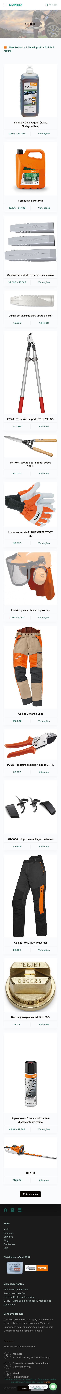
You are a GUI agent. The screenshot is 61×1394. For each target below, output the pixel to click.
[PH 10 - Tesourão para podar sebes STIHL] (30, 446)
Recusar (37, 1388)
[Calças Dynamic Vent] (30, 667)
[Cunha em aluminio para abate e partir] (30, 300)
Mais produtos (30, 1194)
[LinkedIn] (19, 1210)
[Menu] (5, 5)
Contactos (9, 1244)
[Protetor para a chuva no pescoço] (30, 578)
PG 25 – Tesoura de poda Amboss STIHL (30, 764)
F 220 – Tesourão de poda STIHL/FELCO (30, 419)
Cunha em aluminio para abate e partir (30, 315)
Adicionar (44, 322)
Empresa (8, 1233)
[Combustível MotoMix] (30, 168)
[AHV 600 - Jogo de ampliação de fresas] (30, 807)
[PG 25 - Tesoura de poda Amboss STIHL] (30, 744)
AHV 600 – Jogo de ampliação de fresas (30, 839)
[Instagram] (12, 1210)
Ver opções (44, 133)
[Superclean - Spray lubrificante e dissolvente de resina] (30, 1073)
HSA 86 (30, 1173)
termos (47, 1382)
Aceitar (23, 1388)
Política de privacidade (16, 1289)
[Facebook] (5, 1210)
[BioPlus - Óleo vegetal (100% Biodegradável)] (30, 90)
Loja (6, 1247)
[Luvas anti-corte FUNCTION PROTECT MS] (30, 504)
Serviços (8, 1236)
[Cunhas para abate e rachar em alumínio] (30, 243)
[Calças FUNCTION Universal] (30, 896)
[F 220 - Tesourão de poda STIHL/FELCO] (30, 372)
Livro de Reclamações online (19, 1297)
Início (6, 1229)
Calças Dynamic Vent (30, 713)
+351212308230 (22, 1367)
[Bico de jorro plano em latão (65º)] (30, 985)
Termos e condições (14, 1293)
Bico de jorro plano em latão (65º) (30, 1017)
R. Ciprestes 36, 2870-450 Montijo (31, 1357)
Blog (6, 1240)
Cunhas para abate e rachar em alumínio (30, 275)
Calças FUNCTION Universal (30, 942)
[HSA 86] (30, 1152)
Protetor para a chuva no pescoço (30, 610)
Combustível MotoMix (30, 200)
